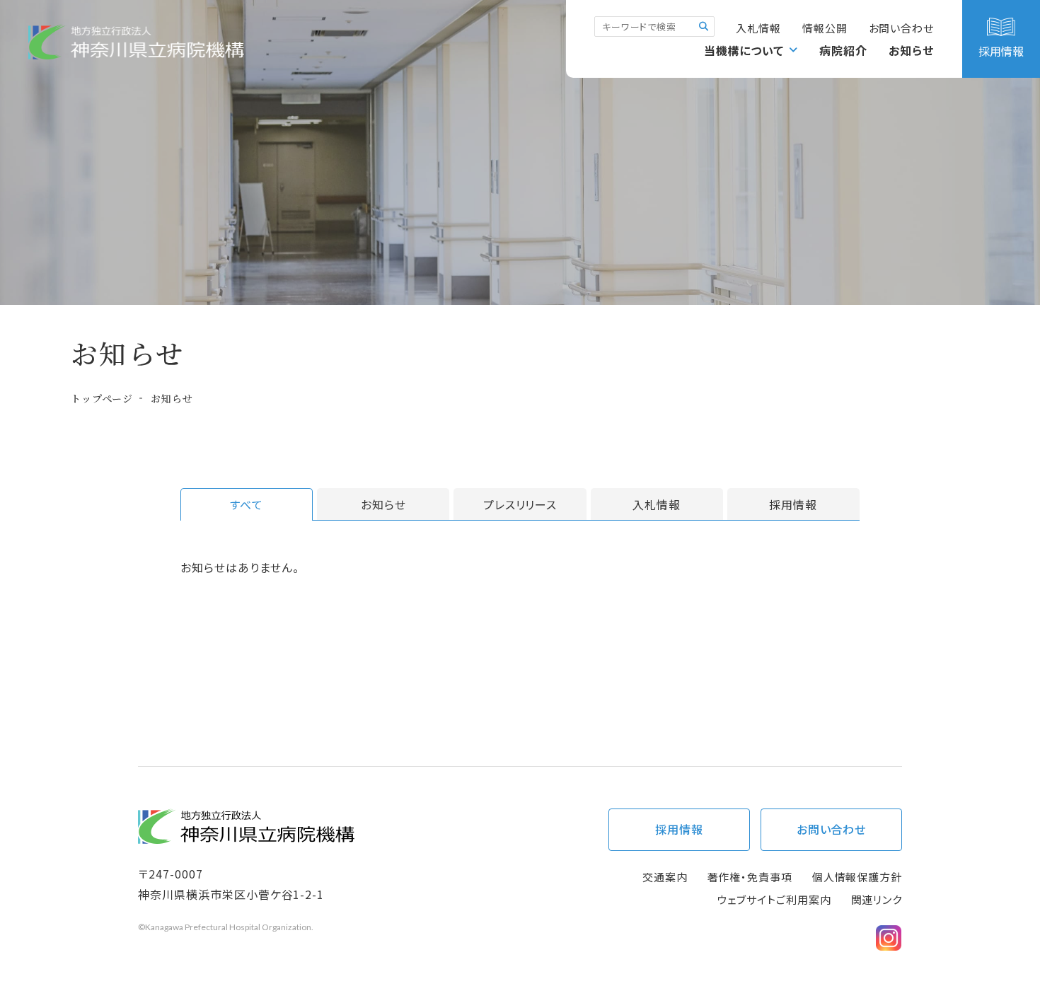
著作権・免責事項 (749, 876)
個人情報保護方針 (857, 876)
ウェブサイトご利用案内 (774, 899)
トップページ (102, 398)
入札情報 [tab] (656, 504)
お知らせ (911, 50)
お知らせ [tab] (383, 504)
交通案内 (665, 876)
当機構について (744, 50)
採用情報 (679, 829)
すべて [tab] (246, 504)
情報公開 (825, 28)
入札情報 (758, 28)
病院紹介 (843, 50)
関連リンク (877, 899)
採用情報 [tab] (793, 504)
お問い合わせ (901, 28)
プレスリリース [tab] (520, 504)
